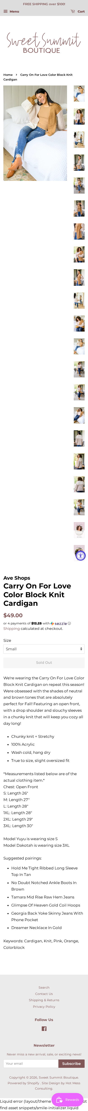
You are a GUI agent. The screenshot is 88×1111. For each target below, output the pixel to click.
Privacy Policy (44, 1007)
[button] (44, 623)
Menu (14, 11)
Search (44, 987)
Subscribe (71, 1064)
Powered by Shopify (23, 1083)
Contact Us (44, 994)
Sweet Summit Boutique (58, 1077)
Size (7, 640)
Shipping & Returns (44, 1000)
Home (8, 74)
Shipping (11, 628)
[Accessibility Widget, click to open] (81, 555)
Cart (81, 11)
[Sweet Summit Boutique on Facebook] (44, 1030)
